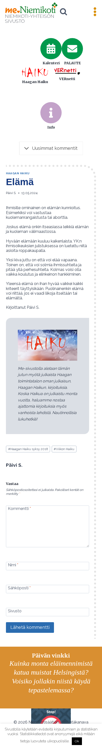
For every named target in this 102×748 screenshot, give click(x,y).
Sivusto (15, 610)
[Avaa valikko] (95, 11)
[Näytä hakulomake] (63, 12)
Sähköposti (19, 587)
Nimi (13, 564)
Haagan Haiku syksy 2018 (28, 449)
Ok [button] (77, 741)
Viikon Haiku (64, 449)
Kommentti (19, 508)
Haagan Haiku (18, 173)
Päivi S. (11, 193)
